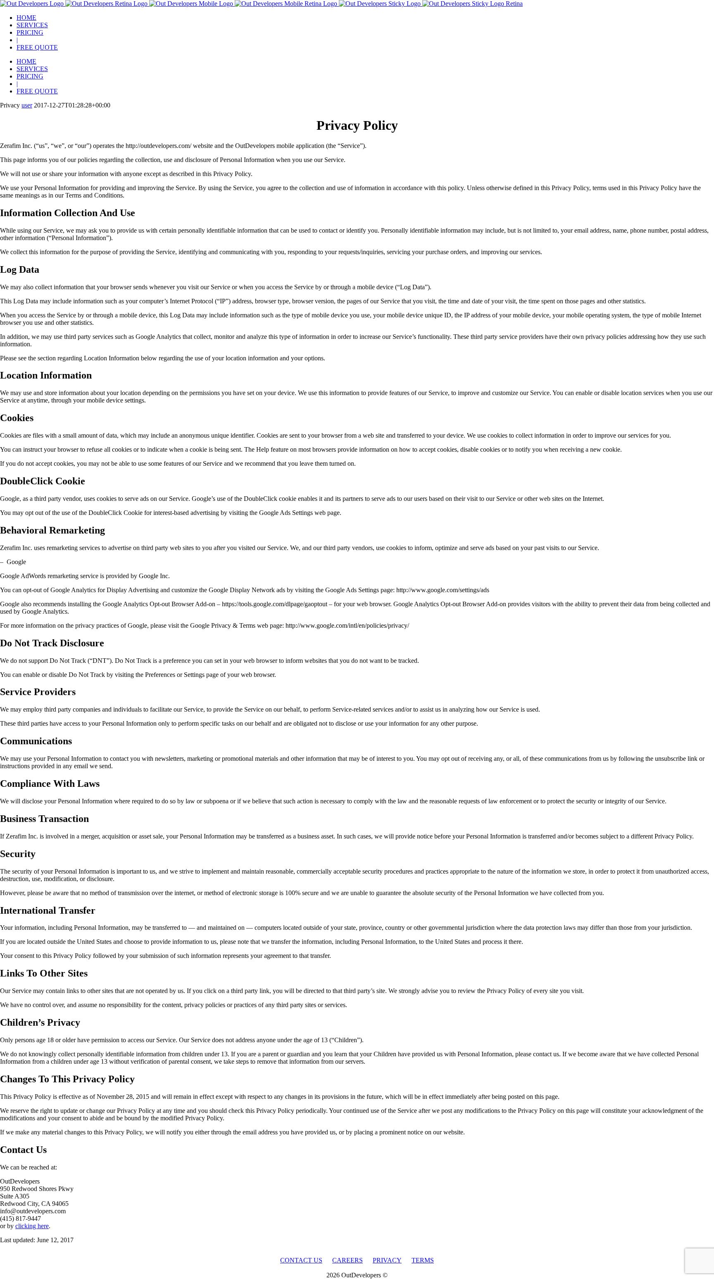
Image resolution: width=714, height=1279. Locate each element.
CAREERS (347, 1260)
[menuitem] (365, 17)
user (26, 105)
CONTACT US (301, 1260)
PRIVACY (387, 1260)
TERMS (423, 1260)
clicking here (32, 1225)
